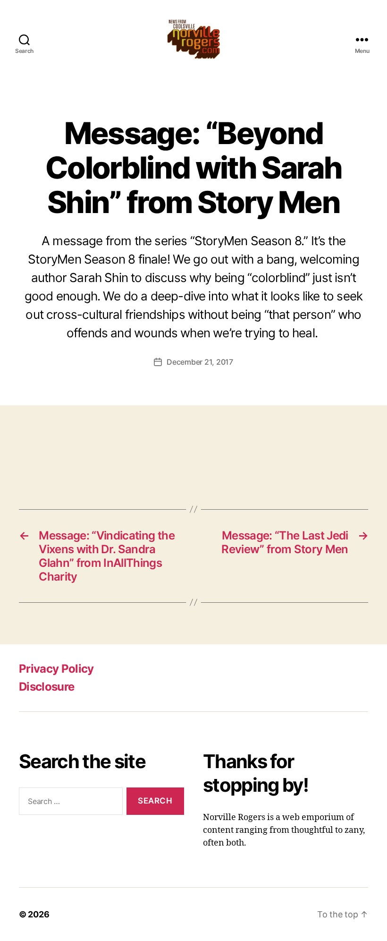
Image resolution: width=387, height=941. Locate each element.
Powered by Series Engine (352, 462)
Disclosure (46, 686)
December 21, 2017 (200, 362)
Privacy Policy (56, 669)
